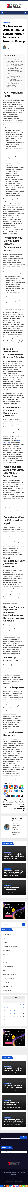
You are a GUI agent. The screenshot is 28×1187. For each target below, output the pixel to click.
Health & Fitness (9, 1181)
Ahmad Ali (16, 858)
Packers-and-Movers (8, 978)
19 (10, 1013)
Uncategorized (6, 22)
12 (10, 1010)
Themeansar (14, 1174)
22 (20, 1013)
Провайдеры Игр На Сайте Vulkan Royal (15, 72)
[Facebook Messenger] (22, 788)
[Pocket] (12, 791)
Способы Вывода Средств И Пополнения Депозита (16, 66)
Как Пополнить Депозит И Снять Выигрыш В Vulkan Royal (15, 69)
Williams (12, 46)
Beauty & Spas (7, 934)
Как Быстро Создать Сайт (13, 83)
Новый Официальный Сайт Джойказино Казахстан (16, 75)
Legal (4, 970)
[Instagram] (5, 788)
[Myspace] (15, 788)
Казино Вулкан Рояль (10, 58)
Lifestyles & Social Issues (10, 974)
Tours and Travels (7, 986)
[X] (7, 786)
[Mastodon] (17, 786)
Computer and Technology (10, 946)
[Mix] (20, 786)
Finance (5, 962)
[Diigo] (7, 791)
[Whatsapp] (22, 786)
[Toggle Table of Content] (21, 56)
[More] (7, 793)
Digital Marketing (7, 954)
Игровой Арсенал (12, 85)
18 (7, 1013)
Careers (5, 942)
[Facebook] (5, 786)
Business (5, 938)
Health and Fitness (8, 966)
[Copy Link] (12, 788)
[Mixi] (10, 791)
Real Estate (6, 982)
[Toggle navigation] (13, 12)
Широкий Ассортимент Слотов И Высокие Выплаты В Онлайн (16, 63)
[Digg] (17, 791)
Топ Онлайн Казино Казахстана (14, 87)
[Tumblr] (20, 788)
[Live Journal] (20, 791)
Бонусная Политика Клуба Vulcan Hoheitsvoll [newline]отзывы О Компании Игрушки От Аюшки (16, 79)
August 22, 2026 (9, 1072)
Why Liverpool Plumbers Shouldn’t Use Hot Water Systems (17, 824)
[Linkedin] (12, 786)
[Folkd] (17, 788)
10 (4, 1010)
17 (4, 1013)
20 (14, 1013)
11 (7, 1010)
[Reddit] (10, 786)
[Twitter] (15, 791)
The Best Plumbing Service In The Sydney (17, 832)
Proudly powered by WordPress (10, 1172)
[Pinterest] (15, 786)
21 (17, 1013)
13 (14, 1010)
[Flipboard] (10, 788)
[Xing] (7, 788)
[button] (22, 12)
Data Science (6, 950)
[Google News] (5, 793)
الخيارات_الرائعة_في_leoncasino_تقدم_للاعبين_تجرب (14, 856)
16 (23, 1010)
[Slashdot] (22, 791)
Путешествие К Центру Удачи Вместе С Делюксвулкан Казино (15, 60)
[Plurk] (5, 791)
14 (17, 1010)
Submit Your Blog (18, 1181)
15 (20, 1010)
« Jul (4, 1024)
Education (5, 958)
